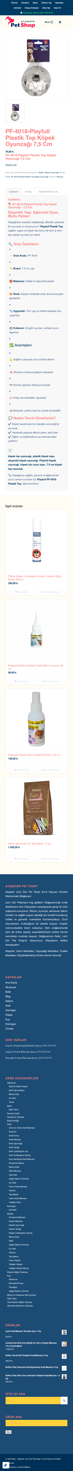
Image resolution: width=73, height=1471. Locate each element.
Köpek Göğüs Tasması (17, 1272)
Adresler (17, 7)
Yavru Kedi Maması (18, 1198)
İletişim (9, 1001)
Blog (7, 996)
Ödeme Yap (46, 2)
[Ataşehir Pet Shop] (30, 22)
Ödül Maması (15, 1170)
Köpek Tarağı (15, 1228)
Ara (8, 1432)
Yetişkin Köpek (15, 1264)
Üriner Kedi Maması (18, 1186)
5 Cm (7, 176)
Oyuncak (13, 1174)
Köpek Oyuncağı (51, 172)
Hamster (13, 1209)
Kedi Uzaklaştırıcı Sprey (20, 1155)
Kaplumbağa (13, 1120)
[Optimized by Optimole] (6, 1465)
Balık (8, 991)
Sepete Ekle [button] (22, 592)
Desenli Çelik (13, 1113)
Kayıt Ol (57, 7)
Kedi (7, 1005)
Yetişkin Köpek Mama (19, 1268)
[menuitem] (15, 3)
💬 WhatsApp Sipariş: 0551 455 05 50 (36, 12)
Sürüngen (10, 1024)
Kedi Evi (12, 1131)
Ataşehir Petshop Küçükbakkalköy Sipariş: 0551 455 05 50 (30, 1045)
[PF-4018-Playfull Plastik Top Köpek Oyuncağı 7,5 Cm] (36, 68)
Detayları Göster (51, 592)
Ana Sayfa (11, 982)
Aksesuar (10, 987)
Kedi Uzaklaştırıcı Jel (18, 1151)
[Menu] (49, 22)
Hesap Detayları (32, 7)
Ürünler (14, 2)
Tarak (11, 1101)
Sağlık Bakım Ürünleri (19, 1178)
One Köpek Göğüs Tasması (19, 1302)
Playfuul (60, 176)
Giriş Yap (46, 7)
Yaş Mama (14, 1194)
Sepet (35, 2)
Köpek (41, 172)
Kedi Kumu (14, 1135)
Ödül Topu (12, 1298)
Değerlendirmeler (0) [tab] (48, 191)
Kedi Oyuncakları (17, 1090)
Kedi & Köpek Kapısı (18, 1086)
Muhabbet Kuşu (16, 1283)
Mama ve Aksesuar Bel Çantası (21, 1294)
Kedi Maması (15, 1139)
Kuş (7, 1019)
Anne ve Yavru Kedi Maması (22, 1127)
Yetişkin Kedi (15, 1202)
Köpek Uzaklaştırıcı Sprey (20, 1232)
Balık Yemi (14, 1109)
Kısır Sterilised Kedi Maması (22, 1159)
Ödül (11, 1240)
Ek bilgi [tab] (28, 191)
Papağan (13, 1287)
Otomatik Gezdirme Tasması (20, 1305)
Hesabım (25, 2)
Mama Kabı (14, 1094)
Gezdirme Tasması (15, 1116)
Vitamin (12, 1190)
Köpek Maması (16, 1221)
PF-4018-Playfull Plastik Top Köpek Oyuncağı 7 (30, 176)
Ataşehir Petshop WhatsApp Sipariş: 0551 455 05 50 (27, 1051)
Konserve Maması (17, 1217)
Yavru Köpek (15, 1260)
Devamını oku (22, 681)
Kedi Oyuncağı (15, 1143)
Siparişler (59, 2)
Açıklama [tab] (13, 191)
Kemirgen (10, 1010)
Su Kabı (12, 1098)
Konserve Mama (16, 1162)
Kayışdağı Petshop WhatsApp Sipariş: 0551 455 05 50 (28, 1057)
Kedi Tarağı (14, 1147)
